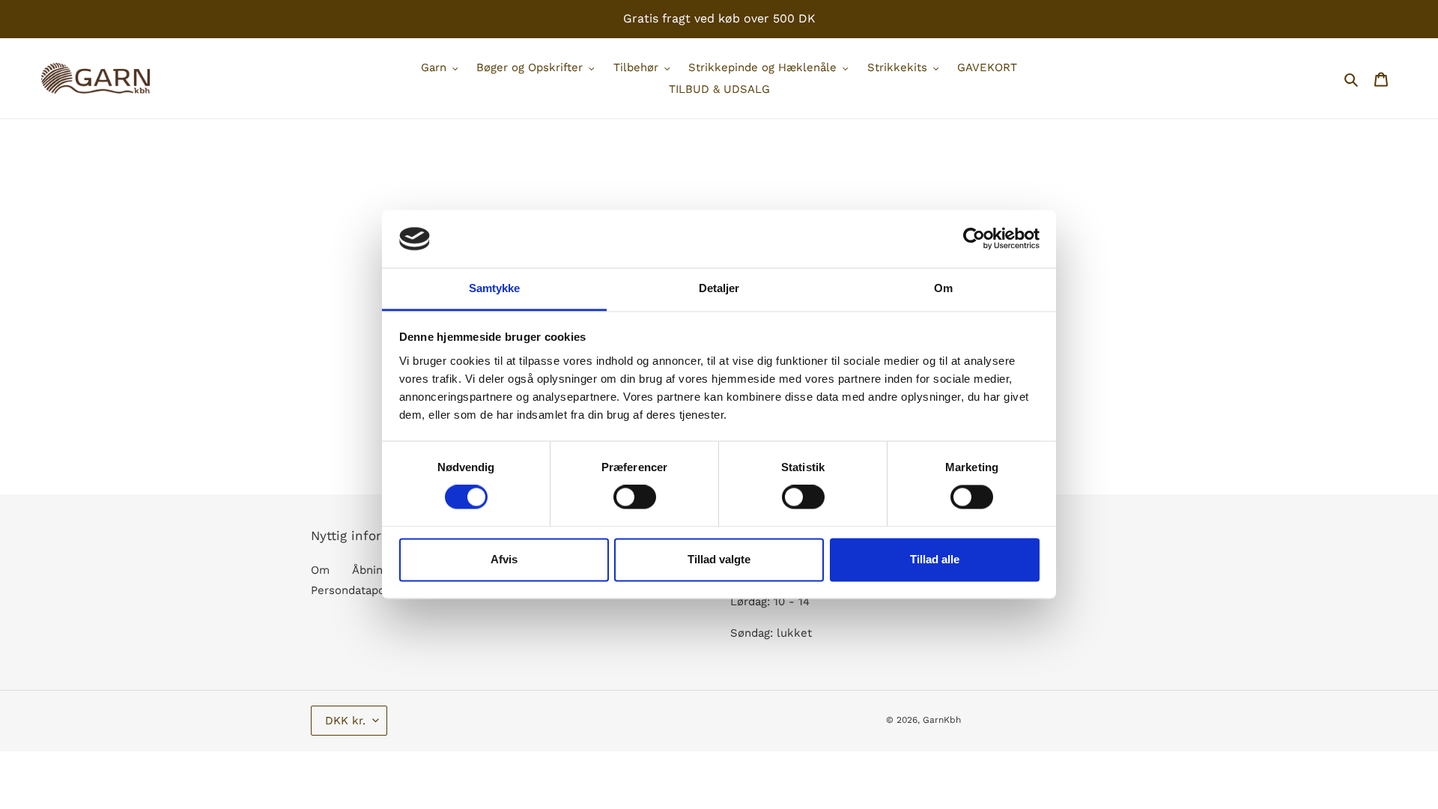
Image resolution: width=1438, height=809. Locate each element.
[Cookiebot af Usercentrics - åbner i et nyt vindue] (974, 239)
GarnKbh (942, 720)
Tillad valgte (719, 559)
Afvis (504, 559)
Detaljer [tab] (719, 288)
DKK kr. (345, 720)
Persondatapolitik (358, 590)
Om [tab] (943, 288)
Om (320, 570)
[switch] (634, 497)
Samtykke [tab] (495, 288)
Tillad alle (934, 559)
